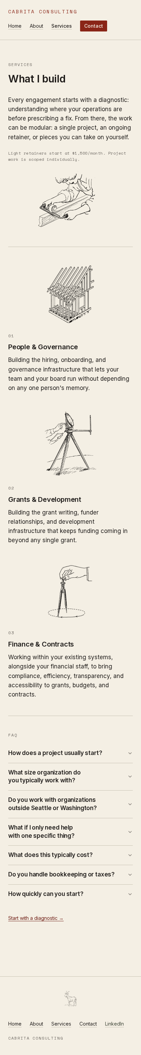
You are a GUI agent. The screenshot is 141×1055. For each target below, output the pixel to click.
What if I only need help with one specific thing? (41, 831)
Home (15, 26)
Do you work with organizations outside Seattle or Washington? (52, 803)
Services (61, 26)
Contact (93, 26)
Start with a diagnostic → (36, 918)
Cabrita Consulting (42, 11)
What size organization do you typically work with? (44, 776)
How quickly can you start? (46, 893)
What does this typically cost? (50, 854)
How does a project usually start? (55, 753)
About (36, 26)
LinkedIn (114, 1024)
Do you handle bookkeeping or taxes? (61, 874)
